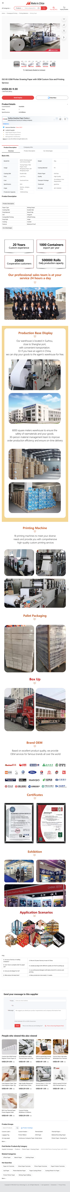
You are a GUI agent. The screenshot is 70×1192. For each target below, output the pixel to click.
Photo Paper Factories (40, 1166)
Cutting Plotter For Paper (52, 1170)
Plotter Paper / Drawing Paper (60, 1138)
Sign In (5, 139)
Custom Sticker (22, 1131)
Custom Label (6, 1131)
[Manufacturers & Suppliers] (35, 3)
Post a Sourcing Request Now (54, 1026)
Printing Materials (23, 13)
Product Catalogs (27, 1128)
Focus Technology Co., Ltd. (23, 1185)
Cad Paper (6, 1170)
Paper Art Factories (8, 1166)
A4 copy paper (6, 1138)
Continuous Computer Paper (26, 1138)
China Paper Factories (24, 1166)
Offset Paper (6, 1157)
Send (17, 1026)
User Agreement (45, 1185)
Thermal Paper (56, 1131)
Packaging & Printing (12, 13)
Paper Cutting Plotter (35, 1170)
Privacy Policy (62, 1185)
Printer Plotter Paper (9, 1175)
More (3, 1178)
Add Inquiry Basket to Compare (35, 70)
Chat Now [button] (53, 98)
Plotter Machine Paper (19, 1170)
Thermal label (39, 1131)
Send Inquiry (18, 98)
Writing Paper (33, 13)
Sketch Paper (18, 1157)
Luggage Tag (5, 1135)
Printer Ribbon (22, 1135)
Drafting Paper (30, 1157)
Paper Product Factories (58, 1166)
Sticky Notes (38, 1138)
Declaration (54, 1185)
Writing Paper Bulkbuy (25, 1175)
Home (3, 13)
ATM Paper (38, 1135)
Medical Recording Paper (59, 1135)
